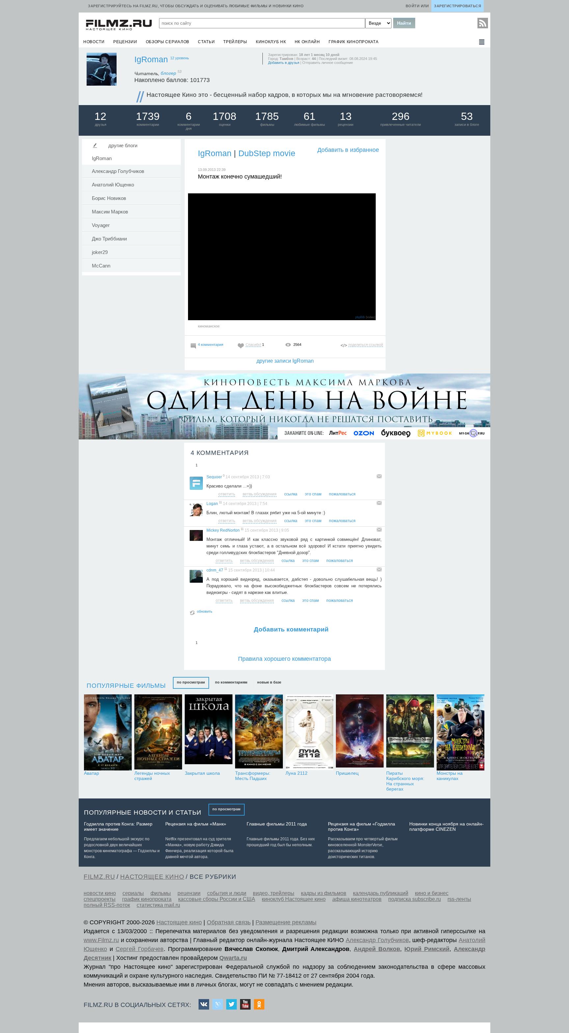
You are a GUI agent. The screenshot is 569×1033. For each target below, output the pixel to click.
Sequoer (214, 477)
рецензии (125, 42)
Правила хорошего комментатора (284, 659)
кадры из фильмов (323, 893)
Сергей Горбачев (140, 949)
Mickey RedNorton (223, 530)
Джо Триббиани (109, 238)
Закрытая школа (202, 773)
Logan (212, 503)
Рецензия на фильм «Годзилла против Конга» (361, 826)
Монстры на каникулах (450, 775)
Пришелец (347, 773)
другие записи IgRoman (285, 361)
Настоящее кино (179, 922)
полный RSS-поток (107, 905)
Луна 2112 (296, 773)
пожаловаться (342, 494)
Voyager (101, 225)
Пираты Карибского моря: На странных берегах (405, 781)
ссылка (290, 494)
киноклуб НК (271, 42)
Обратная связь (229, 922)
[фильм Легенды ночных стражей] (158, 732)
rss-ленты (459, 899)
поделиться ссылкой (365, 345)
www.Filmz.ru (101, 940)
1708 (224, 116)
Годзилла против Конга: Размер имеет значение (118, 826)
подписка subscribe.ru (414, 899)
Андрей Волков (377, 949)
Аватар (91, 773)
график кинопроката (354, 42)
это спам (313, 494)
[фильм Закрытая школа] (208, 732)
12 (100, 116)
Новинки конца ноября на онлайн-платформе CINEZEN (446, 826)
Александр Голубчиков (118, 171)
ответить (226, 494)
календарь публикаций (380, 893)
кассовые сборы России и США (216, 899)
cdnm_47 (214, 570)
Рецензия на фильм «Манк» (195, 823)
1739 (148, 116)
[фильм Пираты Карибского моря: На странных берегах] (410, 732)
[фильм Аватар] (108, 732)
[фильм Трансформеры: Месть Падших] (259, 732)
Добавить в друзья (283, 63)
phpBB (360, 317)
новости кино (100, 893)
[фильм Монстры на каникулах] (460, 732)
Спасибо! (253, 345)
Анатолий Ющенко (113, 184)
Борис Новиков (109, 198)
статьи (206, 42)
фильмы (160, 893)
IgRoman (151, 59)
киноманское (209, 326)
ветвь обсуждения (260, 494)
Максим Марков (110, 211)
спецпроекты (100, 899)
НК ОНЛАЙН (307, 42)
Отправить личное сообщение (327, 63)
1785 (267, 116)
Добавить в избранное (348, 150)
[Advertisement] (437, 237)
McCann (101, 265)
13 (346, 116)
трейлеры (235, 42)
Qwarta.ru (233, 958)
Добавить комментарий (291, 629)
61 (309, 116)
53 (467, 116)
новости (94, 42)
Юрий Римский (426, 949)
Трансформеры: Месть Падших (252, 775)
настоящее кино (152, 876)
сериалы (133, 893)
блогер (171, 73)
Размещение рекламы (286, 922)
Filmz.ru (99, 876)
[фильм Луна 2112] (309, 732)
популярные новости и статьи (143, 812)
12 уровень (179, 58)
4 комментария (210, 345)
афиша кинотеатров (357, 899)
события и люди (226, 893)
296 (401, 116)
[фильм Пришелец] (360, 732)
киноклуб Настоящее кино (294, 899)
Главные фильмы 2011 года (277, 823)
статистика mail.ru (158, 905)
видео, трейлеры (273, 893)
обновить (204, 611)
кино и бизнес (431, 893)
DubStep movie (266, 153)
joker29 (100, 252)
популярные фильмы (126, 685)
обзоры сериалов (168, 42)
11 (220, 502)
